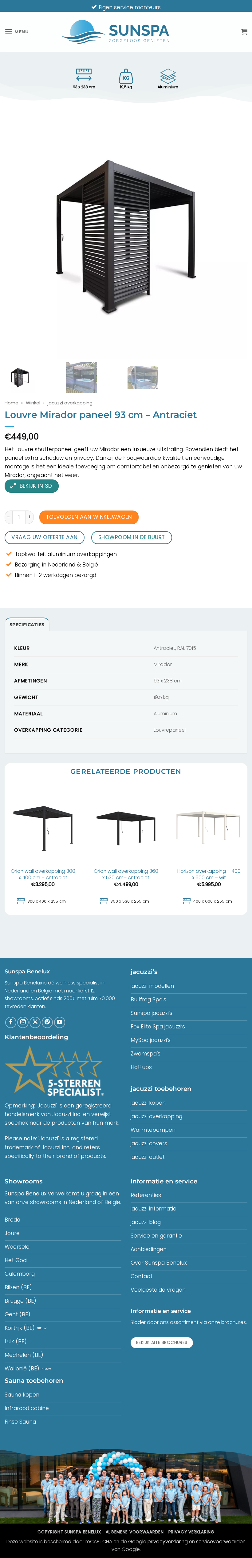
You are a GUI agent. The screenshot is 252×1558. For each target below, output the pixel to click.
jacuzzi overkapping (70, 402)
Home (11, 402)
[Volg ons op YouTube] (59, 1022)
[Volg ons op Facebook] (10, 1022)
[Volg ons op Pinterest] (47, 1022)
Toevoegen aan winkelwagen (89, 517)
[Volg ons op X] (35, 1022)
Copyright (69, 1532)
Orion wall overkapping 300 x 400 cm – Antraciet (43, 874)
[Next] (247, 849)
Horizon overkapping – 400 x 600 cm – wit (209, 874)
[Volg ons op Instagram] (22, 1022)
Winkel (33, 402)
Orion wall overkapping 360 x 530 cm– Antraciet (126, 874)
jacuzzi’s (144, 972)
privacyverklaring (168, 1541)
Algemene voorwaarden (134, 1532)
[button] (17, 32)
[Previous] (5, 849)
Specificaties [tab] (27, 624)
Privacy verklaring (191, 1532)
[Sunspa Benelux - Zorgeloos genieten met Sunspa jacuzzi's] (115, 32)
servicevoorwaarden (221, 1541)
